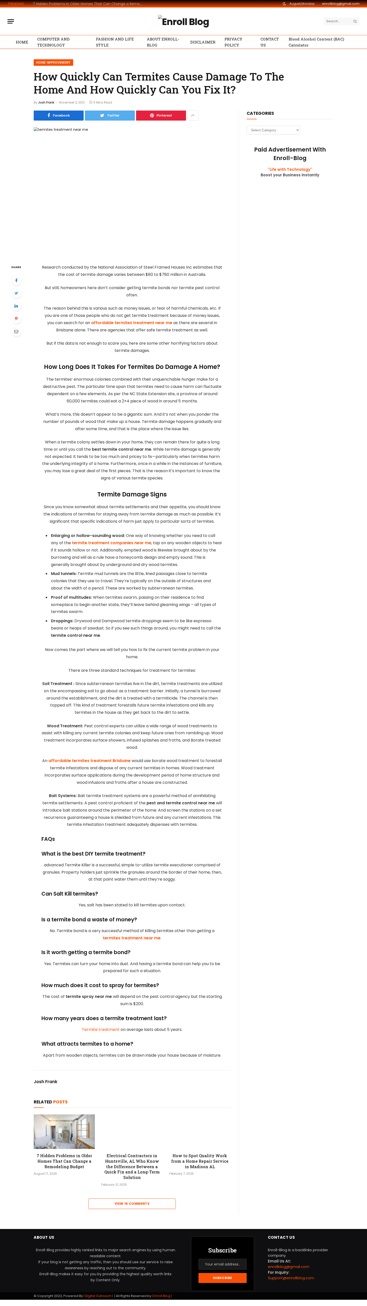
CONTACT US (269, 42)
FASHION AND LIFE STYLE (115, 42)
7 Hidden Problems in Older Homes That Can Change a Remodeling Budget (89, 4)
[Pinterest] (16, 319)
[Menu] (10, 21)
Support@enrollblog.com (291, 1277)
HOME (22, 42)
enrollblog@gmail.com (341, 3)
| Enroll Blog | (161, 1295)
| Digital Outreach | (99, 1295)
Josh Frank (46, 102)
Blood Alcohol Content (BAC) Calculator (316, 42)
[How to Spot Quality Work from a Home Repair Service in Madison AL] (199, 1131)
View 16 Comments (132, 1203)
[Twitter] (16, 293)
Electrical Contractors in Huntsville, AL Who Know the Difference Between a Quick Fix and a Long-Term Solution (132, 1166)
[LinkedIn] (16, 306)
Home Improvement (53, 62)
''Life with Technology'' (290, 169)
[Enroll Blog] (183, 21)
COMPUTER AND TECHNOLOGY (53, 42)
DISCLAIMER (202, 42)
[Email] (16, 331)
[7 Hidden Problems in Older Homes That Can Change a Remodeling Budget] (64, 1131)
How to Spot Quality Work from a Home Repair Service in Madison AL (199, 1161)
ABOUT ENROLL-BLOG (163, 42)
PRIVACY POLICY (233, 42)
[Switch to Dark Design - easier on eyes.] (284, 4)
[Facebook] (16, 280)
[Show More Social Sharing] (192, 116)
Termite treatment (101, 1029)
